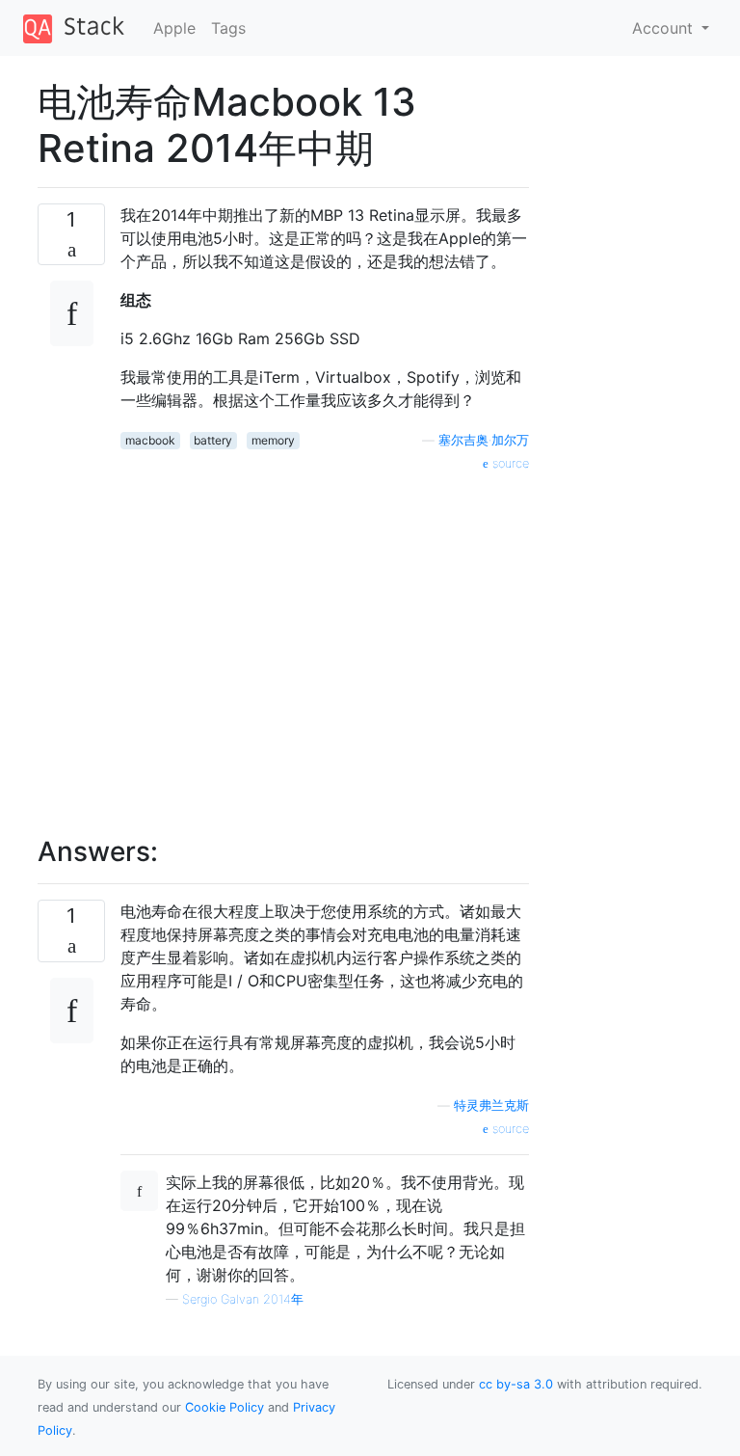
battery (213, 440)
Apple (174, 28)
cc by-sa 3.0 (516, 1384)
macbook (150, 440)
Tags (228, 28)
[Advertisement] (324, 643)
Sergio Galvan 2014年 (243, 1299)
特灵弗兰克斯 (491, 1105)
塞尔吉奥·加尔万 (483, 440)
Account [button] (665, 28)
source (509, 463)
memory (273, 440)
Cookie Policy (224, 1407)
